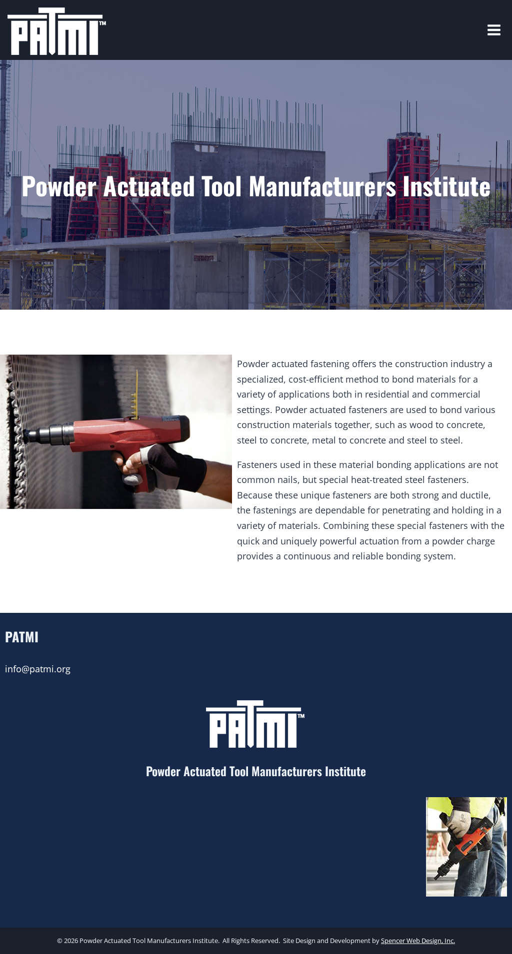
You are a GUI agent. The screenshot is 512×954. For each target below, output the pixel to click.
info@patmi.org (37, 669)
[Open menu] (497, 29)
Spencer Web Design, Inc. (418, 940)
